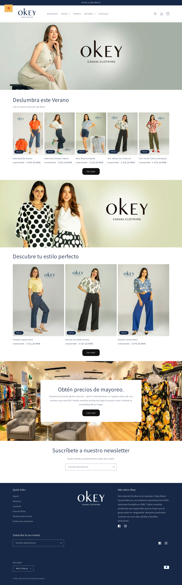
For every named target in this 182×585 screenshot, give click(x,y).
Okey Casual (23, 578)
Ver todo (91, 171)
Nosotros (17, 501)
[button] (65, 14)
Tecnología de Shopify (36, 578)
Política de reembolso (23, 521)
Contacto (17, 506)
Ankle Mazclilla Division (22, 158)
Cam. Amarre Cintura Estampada (152, 158)
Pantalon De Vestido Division (77, 340)
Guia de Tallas (19, 511)
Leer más (91, 412)
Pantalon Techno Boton (128, 340)
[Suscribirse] (113, 467)
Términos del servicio (22, 516)
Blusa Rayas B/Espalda (85, 158)
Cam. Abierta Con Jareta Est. (119, 158)
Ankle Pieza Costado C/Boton (56, 158)
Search (16, 496)
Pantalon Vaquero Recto (23, 340)
